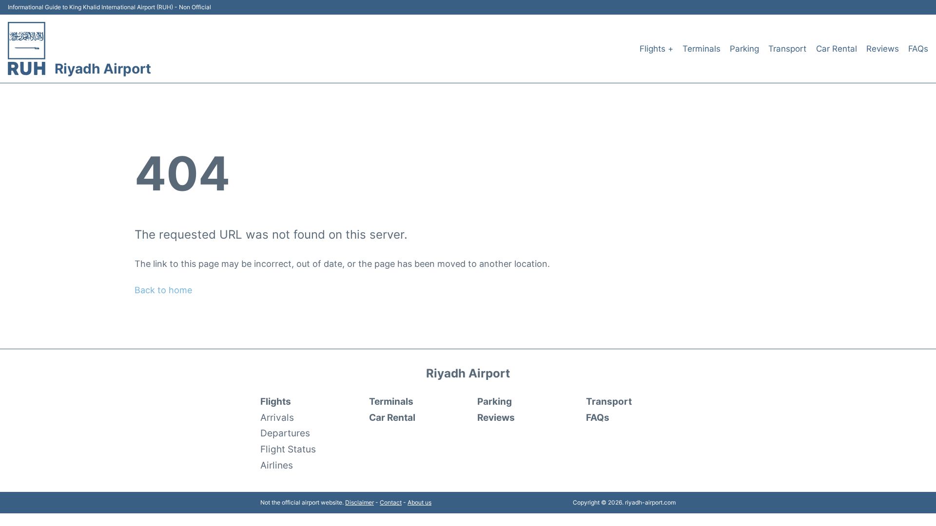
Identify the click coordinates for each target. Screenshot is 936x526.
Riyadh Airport (103, 68)
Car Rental (836, 49)
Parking (744, 49)
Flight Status (288, 449)
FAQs (918, 49)
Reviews (882, 49)
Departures (285, 433)
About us (419, 502)
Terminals (701, 49)
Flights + (656, 49)
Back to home (163, 290)
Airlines (276, 465)
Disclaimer (359, 502)
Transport (787, 49)
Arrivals (277, 417)
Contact (391, 502)
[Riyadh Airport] (26, 48)
